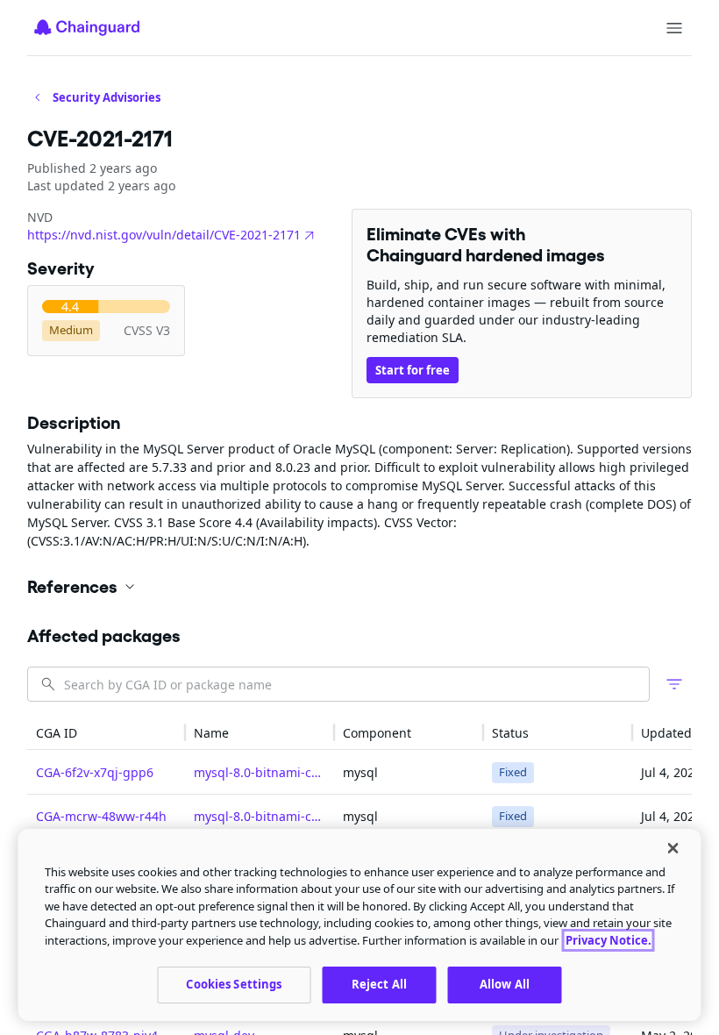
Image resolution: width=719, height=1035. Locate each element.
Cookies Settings (233, 984)
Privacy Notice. (608, 940)
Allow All (505, 984)
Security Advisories (106, 97)
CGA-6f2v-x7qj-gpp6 (94, 772)
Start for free (412, 370)
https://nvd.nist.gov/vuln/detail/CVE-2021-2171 (164, 234)
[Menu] (674, 28)
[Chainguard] (86, 27)
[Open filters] (674, 684)
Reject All (379, 984)
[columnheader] (106, 733)
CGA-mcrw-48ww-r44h (101, 816)
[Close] (673, 848)
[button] (359, 586)
